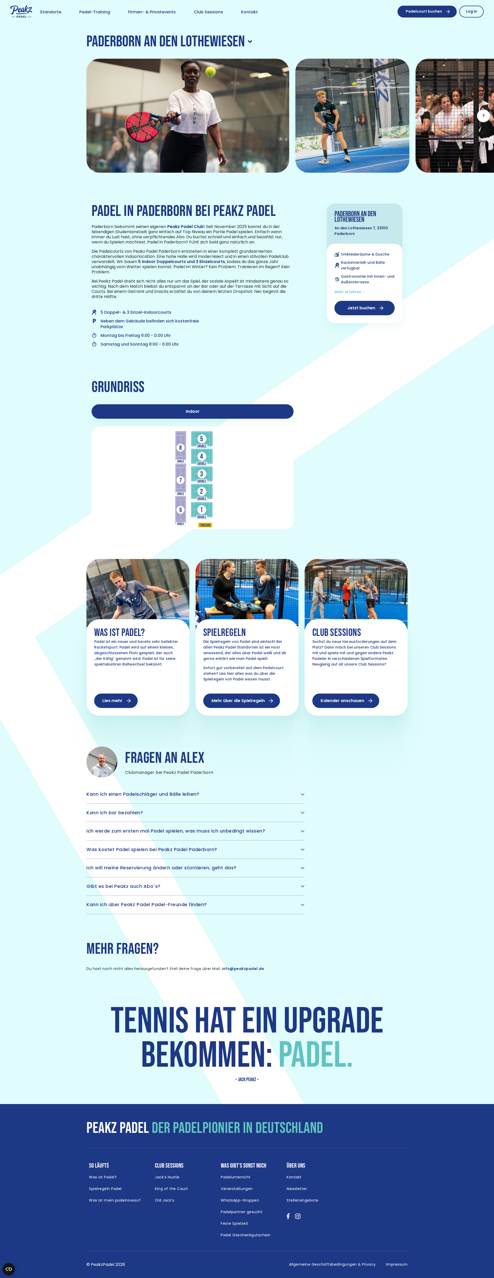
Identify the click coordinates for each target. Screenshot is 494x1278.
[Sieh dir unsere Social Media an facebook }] (288, 1218)
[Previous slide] (10, 115)
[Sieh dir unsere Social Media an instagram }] (298, 1218)
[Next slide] (483, 115)
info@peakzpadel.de (243, 968)
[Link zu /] (21, 12)
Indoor (193, 411)
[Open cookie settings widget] (9, 1269)
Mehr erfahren (347, 291)
